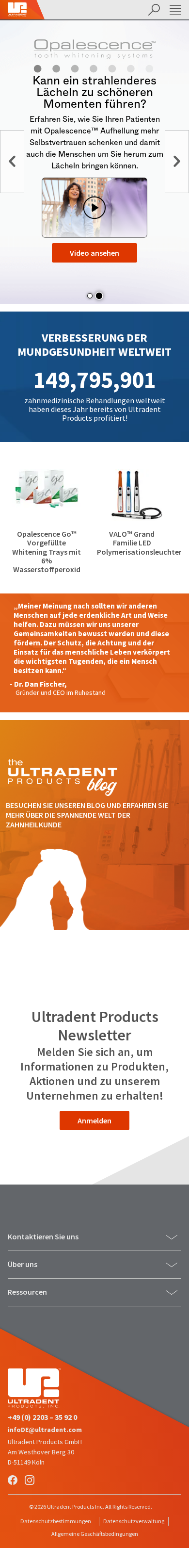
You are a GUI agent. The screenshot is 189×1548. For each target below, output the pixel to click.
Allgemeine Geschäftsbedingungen (94, 1533)
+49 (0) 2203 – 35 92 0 (42, 1417)
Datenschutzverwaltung (133, 1521)
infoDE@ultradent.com (45, 1429)
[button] (90, 295)
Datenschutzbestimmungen (55, 1521)
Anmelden (94, 1120)
